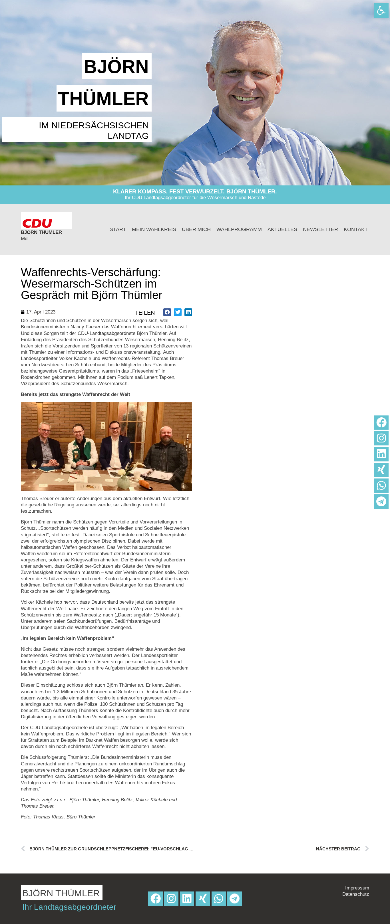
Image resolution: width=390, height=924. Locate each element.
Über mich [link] (196, 229)
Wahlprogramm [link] (239, 229)
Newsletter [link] (320, 229)
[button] (167, 312)
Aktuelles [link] (282, 229)
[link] (381, 10)
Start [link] (118, 229)
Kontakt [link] (356, 229)
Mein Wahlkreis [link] (154, 229)
